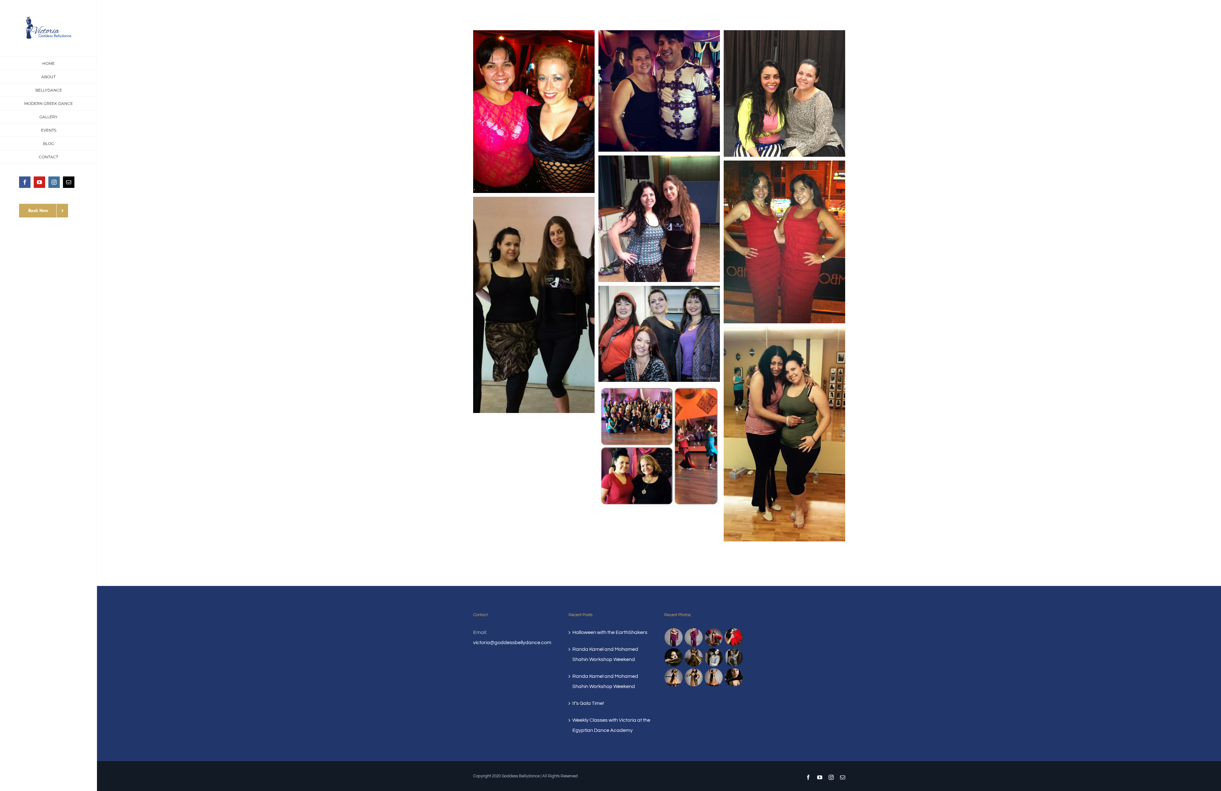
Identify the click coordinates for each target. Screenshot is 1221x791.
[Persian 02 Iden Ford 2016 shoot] (713, 657)
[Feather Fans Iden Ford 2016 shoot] (733, 637)
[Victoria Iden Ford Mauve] (693, 637)
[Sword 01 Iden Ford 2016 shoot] (673, 677)
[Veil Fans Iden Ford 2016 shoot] (713, 637)
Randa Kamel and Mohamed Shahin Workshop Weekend (605, 654)
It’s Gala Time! (588, 703)
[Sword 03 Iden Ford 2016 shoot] (733, 677)
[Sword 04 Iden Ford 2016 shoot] (693, 677)
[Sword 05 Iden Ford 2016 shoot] (713, 677)
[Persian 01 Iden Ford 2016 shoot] (733, 657)
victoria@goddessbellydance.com (512, 642)
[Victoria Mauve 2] (673, 637)
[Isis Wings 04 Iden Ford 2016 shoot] (693, 657)
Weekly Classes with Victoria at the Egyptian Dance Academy (611, 725)
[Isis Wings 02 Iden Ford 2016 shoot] (673, 657)
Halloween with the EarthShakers (609, 632)
